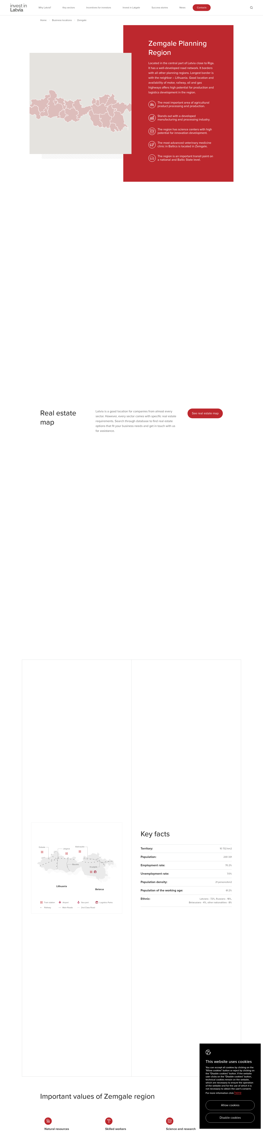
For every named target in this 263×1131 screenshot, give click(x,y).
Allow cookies (230, 1105)
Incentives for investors (98, 7)
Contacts (201, 7)
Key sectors (69, 7)
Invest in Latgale (131, 7)
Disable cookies (230, 1118)
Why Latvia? (45, 7)
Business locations (62, 20)
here (237, 1092)
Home (43, 20)
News (182, 7)
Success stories (160, 7)
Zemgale (81, 20)
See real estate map (205, 413)
